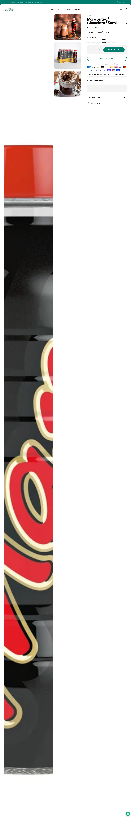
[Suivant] (49, 2)
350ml (91, 32)
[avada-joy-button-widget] (128, 814)
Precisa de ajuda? (95, 103)
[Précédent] (5, 2)
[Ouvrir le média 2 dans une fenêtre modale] (67, 55)
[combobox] (122, 2)
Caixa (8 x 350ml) (103, 32)
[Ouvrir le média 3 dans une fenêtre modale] (67, 84)
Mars (89, 15)
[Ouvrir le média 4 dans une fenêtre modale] (28, 415)
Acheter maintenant (107, 58)
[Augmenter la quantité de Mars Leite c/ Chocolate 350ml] (100, 49)
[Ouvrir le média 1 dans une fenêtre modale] (67, 27)
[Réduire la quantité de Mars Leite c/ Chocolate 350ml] (91, 49)
